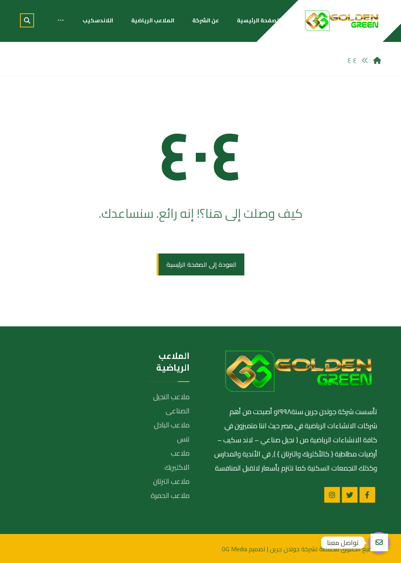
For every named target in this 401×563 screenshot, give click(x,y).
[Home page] (377, 60)
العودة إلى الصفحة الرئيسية (201, 264)
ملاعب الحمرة (170, 495)
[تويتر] (350, 495)
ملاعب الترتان (171, 481)
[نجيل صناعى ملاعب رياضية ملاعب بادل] (342, 20)
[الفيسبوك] (367, 495)
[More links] (61, 20)
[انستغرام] (332, 495)
